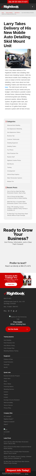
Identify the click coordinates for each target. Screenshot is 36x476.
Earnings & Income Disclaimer (12, 400)
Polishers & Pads (8, 359)
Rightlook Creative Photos (14, 160)
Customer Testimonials (13, 139)
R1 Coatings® (7, 416)
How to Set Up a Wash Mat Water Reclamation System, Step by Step (16, 442)
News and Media (9, 12)
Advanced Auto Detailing (13, 125)
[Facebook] (12, 311)
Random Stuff (10, 157)
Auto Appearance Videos (13, 132)
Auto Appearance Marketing (14, 128)
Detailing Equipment (12, 142)
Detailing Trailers (11, 146)
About (5, 381)
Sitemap (26, 473)
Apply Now (11, 284)
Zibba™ (6, 424)
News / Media (7, 383)
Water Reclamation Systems (14, 178)
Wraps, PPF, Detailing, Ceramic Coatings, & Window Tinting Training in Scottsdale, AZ (17, 208)
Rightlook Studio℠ (8, 419)
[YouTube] (14, 311)
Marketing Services (9, 389)
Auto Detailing (7, 340)
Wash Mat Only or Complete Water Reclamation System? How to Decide (16, 452)
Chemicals (6, 364)
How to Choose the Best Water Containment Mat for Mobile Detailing (17, 447)
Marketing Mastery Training (11, 350)
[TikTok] (17, 311)
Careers (6, 392)
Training (9, 167)
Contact (6, 397)
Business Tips (10, 135)
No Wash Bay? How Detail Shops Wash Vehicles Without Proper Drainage (16, 462)
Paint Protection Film (12, 153)
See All (5, 367)
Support (6, 394)
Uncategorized (11, 171)
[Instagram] (9, 311)
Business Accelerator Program (12, 375)
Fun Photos (10, 150)
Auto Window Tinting (9, 345)
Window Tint (10, 181)
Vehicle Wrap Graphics (13, 174)
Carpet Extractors (8, 362)
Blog (5, 311)
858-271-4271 (22, 1)
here (6, 87)
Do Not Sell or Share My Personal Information (11, 473)
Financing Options (8, 386)
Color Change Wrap (9, 348)
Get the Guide (13, 329)
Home (3, 12)
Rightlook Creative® (9, 421)
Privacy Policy (7, 408)
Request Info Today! (18, 470)
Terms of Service (8, 405)
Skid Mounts (17, 12)
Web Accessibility (8, 402)
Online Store (7, 378)
